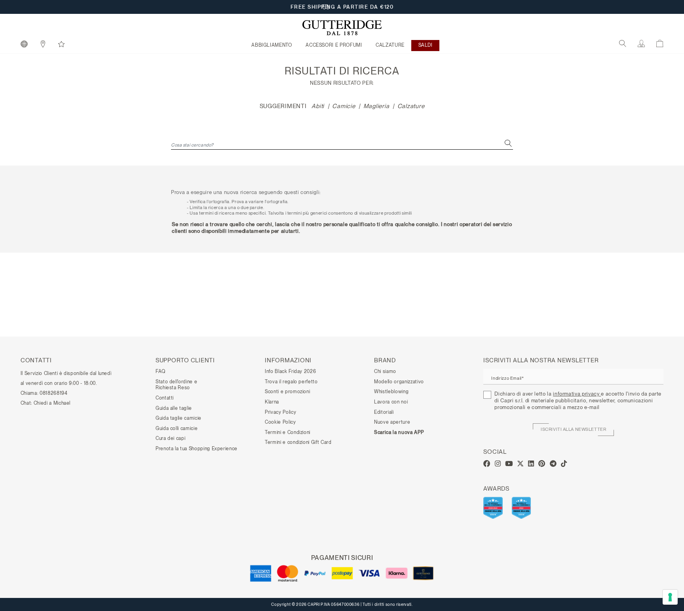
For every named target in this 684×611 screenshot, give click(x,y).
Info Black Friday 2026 (290, 371)
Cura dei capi (170, 438)
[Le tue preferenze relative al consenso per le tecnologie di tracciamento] (670, 597)
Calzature (411, 106)
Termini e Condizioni (287, 432)
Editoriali (384, 412)
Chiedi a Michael (52, 403)
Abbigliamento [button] (271, 45)
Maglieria (376, 106)
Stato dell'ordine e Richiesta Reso (176, 385)
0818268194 (54, 393)
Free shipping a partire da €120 (342, 7)
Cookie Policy (280, 422)
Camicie (343, 106)
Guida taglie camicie (178, 418)
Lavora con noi (391, 402)
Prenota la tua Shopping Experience (197, 448)
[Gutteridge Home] (342, 27)
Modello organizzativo (399, 381)
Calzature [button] (390, 45)
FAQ (160, 371)
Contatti (165, 398)
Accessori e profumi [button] (334, 45)
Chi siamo (385, 371)
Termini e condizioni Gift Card (298, 442)
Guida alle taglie (174, 408)
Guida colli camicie (177, 428)
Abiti (318, 106)
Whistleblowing (391, 391)
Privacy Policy (280, 412)
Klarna (272, 402)
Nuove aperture (392, 422)
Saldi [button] (425, 45)
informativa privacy (577, 394)
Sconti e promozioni (287, 391)
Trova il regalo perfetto (291, 381)
